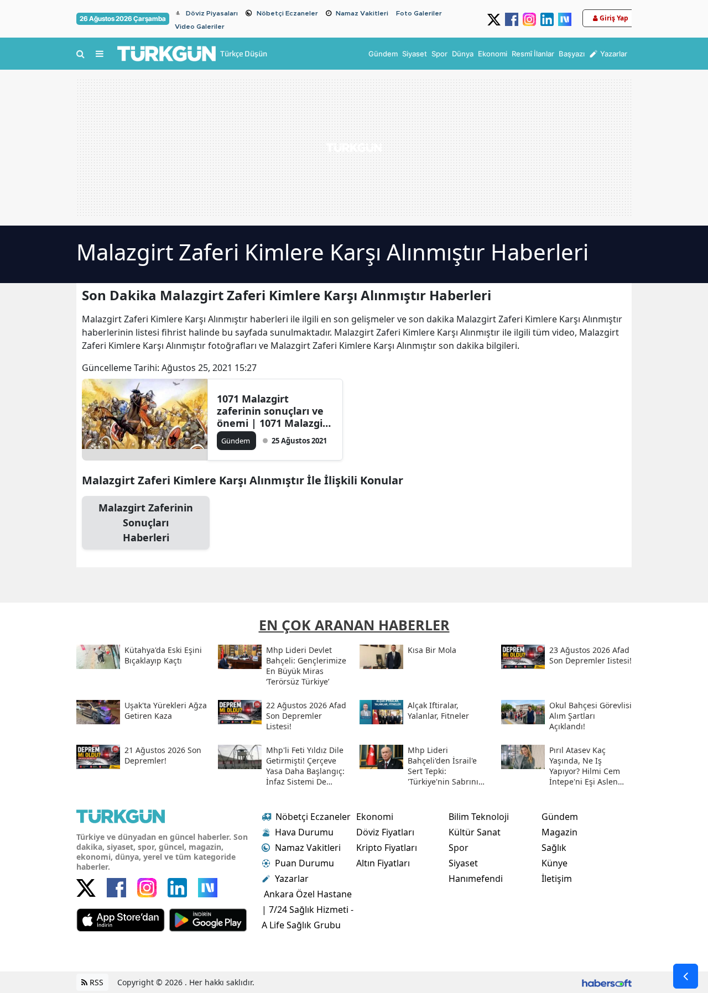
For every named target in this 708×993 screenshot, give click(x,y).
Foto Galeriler (419, 13)
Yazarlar (292, 878)
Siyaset (463, 863)
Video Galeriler (200, 26)
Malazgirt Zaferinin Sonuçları (145, 522)
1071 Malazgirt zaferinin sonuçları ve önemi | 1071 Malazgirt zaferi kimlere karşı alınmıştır (274, 411)
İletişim (557, 878)
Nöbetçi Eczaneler (287, 13)
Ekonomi (374, 817)
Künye (555, 863)
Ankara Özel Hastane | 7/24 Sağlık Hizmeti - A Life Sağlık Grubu (307, 909)
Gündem (560, 817)
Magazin (559, 832)
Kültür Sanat (475, 832)
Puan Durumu (304, 863)
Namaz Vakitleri (362, 13)
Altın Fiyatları (383, 863)
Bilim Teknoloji (479, 817)
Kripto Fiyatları (386, 848)
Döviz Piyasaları (212, 13)
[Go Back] (685, 976)
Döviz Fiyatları (385, 832)
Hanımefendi (476, 878)
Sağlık (554, 848)
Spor (458, 848)
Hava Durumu (304, 832)
